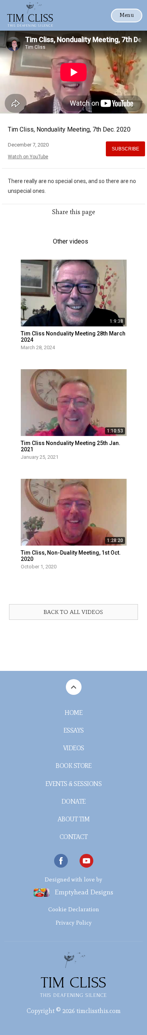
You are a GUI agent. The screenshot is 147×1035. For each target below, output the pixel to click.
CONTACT (74, 837)
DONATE (74, 801)
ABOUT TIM (74, 819)
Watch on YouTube (28, 156)
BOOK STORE (73, 765)
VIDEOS (73, 748)
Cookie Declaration (73, 909)
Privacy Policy (74, 922)
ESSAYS (74, 730)
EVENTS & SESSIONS (73, 784)
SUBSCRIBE (125, 149)
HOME (73, 712)
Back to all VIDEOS (73, 612)
